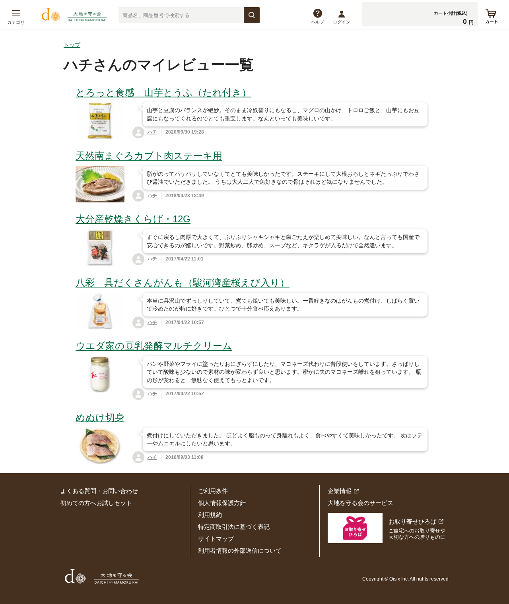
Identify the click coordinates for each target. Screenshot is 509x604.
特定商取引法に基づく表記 (234, 526)
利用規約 (210, 514)
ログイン (341, 21)
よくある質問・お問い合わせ (99, 490)
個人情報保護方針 (222, 502)
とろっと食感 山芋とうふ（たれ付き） (163, 92)
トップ (72, 45)
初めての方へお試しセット (96, 502)
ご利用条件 (213, 490)
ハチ (152, 132)
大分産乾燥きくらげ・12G (133, 219)
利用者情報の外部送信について (240, 550)
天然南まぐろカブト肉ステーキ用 (149, 155)
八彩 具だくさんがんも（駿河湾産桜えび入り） (182, 282)
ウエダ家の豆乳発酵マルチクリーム (154, 345)
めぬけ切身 (100, 417)
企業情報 (340, 490)
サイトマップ (216, 538)
